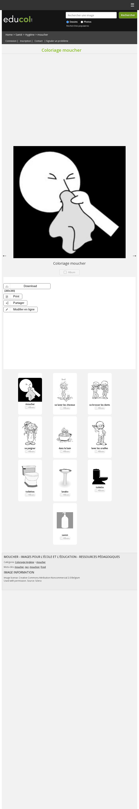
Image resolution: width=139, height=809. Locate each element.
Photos (87, 21)
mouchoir (35, 567)
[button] (20, 309)
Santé (19, 34)
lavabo (65, 491)
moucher (42, 34)
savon (65, 535)
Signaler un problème (57, 40)
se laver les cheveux (65, 404)
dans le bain (65, 448)
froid (43, 567)
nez (27, 567)
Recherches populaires (77, 25)
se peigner (30, 448)
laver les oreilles (99, 448)
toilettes (30, 491)
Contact (39, 40)
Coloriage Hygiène (24, 562)
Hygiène (30, 34)
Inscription (25, 40)
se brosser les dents (99, 404)
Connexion (10, 40)
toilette (100, 487)
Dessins (73, 21)
